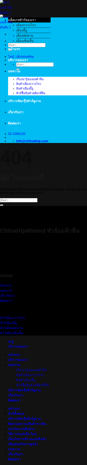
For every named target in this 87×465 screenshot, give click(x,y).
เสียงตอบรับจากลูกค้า (23, 444)
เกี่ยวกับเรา (15, 112)
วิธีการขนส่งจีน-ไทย (22, 434)
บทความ (14, 71)
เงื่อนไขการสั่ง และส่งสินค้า (27, 439)
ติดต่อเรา (14, 123)
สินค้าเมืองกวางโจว (28, 83)
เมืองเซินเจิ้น (25, 41)
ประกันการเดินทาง (21, 429)
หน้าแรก (14, 49)
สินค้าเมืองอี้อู (24, 88)
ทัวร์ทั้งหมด (16, 413)
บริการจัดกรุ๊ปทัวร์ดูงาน (24, 101)
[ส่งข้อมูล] (17, 69)
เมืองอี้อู (21, 30)
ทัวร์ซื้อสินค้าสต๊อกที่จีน (30, 93)
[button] (29, 19)
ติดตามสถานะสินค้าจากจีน (27, 424)
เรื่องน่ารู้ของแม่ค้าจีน (30, 79)
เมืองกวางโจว (26, 25)
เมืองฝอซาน (24, 35)
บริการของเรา (18, 60)
